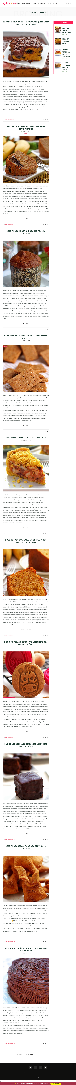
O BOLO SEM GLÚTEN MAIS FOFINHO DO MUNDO (66, 40)
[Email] (47, 119)
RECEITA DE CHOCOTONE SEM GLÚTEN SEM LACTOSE (25, 232)
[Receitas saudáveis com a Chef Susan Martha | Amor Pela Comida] (11, 3)
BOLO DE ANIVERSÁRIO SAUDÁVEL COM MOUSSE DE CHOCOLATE (26, 949)
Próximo (30, 1054)
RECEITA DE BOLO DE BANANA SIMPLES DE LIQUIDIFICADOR (26, 127)
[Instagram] (35, 1067)
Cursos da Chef (45, 3)
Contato (56, 3)
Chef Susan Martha (23, 3)
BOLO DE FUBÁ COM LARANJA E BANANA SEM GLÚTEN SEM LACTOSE (26, 541)
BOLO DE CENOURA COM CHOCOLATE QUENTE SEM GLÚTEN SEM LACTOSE (26, 23)
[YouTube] (45, 1067)
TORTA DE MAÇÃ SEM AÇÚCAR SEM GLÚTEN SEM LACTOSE (66, 65)
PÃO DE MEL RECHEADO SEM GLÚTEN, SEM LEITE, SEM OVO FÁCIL (25, 745)
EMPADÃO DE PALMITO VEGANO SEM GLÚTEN (25, 437)
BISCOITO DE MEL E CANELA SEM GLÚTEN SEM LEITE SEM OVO (26, 337)
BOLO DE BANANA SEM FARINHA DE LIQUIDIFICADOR (66, 29)
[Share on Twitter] (43, 119)
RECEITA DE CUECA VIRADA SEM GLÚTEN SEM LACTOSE (25, 847)
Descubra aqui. (56, 1083)
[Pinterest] (40, 1067)
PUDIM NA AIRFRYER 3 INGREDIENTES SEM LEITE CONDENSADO (66, 52)
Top (38, 1077)
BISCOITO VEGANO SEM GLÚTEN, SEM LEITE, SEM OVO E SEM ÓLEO (26, 643)
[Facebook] (30, 1067)
